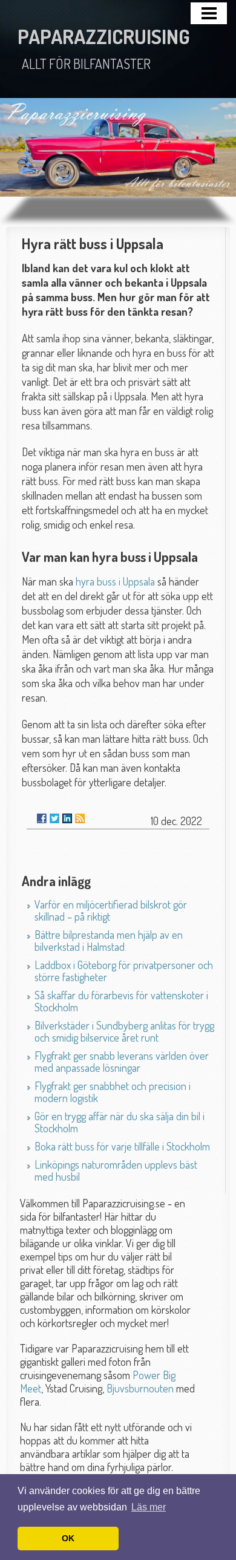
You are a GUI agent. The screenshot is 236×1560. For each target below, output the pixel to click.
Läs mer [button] (148, 1507)
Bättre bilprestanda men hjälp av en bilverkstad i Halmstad (108, 940)
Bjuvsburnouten (140, 1388)
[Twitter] (54, 818)
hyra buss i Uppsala (115, 581)
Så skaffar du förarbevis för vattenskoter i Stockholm (121, 1001)
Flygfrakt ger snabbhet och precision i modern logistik (112, 1092)
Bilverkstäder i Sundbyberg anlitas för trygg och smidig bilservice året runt (124, 1031)
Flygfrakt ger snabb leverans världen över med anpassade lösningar (121, 1061)
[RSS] (80, 818)
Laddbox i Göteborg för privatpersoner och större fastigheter (123, 971)
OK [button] (68, 1538)
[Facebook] (42, 818)
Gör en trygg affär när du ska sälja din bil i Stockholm (119, 1122)
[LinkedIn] (67, 818)
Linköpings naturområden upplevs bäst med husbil (115, 1170)
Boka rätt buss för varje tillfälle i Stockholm (122, 1146)
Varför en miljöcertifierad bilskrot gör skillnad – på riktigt (110, 910)
